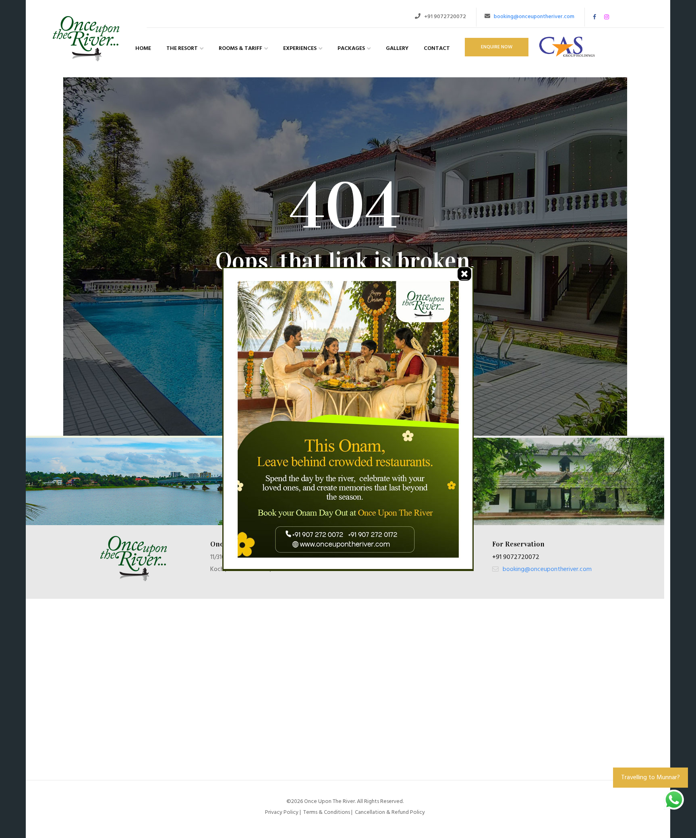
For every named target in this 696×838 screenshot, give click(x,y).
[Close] (464, 274)
